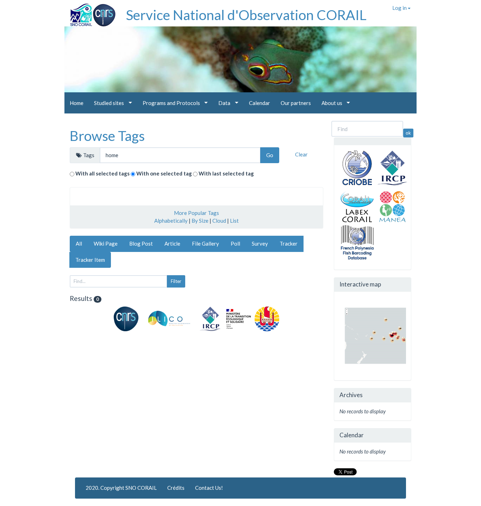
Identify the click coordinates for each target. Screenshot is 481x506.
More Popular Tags (196, 213)
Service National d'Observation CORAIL (246, 15)
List (234, 220)
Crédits (176, 488)
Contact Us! (209, 488)
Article (172, 243)
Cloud (219, 220)
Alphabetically (171, 220)
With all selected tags (102, 173)
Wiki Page (106, 243)
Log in (400, 8)
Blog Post (141, 243)
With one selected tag (164, 173)
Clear (301, 154)
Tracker (289, 243)
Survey (260, 243)
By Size (200, 220)
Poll (235, 243)
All (79, 243)
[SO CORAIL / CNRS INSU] (89, 12)
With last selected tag (226, 173)
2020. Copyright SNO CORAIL (121, 488)
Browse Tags (107, 136)
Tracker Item (90, 260)
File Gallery (205, 243)
